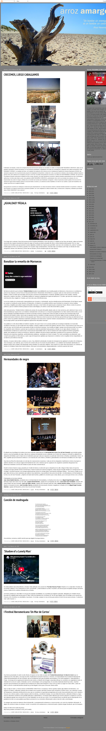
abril (91, 241)
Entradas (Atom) (15, 721)
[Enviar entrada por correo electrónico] (47, 192)
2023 (90, 195)
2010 (90, 267)
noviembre (93, 225)
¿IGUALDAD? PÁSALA (15, 203)
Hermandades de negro (16, 359)
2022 (90, 197)
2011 (90, 221)
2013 (90, 217)
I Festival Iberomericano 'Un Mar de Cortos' (27, 612)
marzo (92, 243)
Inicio (45, 717)
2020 (90, 202)
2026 (90, 189)
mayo (91, 238)
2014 (90, 215)
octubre (92, 228)
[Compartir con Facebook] (55, 193)
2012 (90, 219)
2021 (90, 200)
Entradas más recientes (12, 717)
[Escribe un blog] (52, 193)
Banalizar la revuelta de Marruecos (22, 261)
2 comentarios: (39, 349)
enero (91, 264)
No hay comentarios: (40, 192)
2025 (90, 191)
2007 (90, 273)
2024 (90, 193)
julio (91, 234)
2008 (90, 271)
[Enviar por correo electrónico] (50, 193)
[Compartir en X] (53, 193)
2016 (90, 210)
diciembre (92, 223)
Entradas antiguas (76, 717)
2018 (90, 206)
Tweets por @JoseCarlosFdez (94, 157)
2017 (90, 208)
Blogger (68, 727)
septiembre (93, 230)
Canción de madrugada (16, 500)
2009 (90, 269)
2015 (90, 213)
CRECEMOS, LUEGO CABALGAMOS (21, 74)
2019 (90, 204)
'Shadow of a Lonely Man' (17, 551)
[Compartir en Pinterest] (57, 193)
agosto (92, 232)
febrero (92, 245)
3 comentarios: (39, 251)
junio (91, 236)
